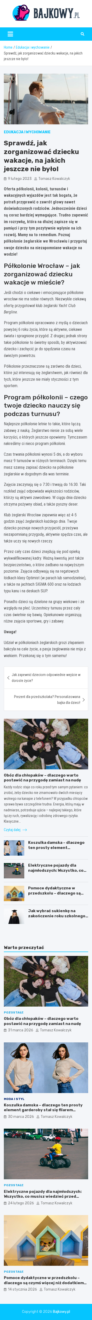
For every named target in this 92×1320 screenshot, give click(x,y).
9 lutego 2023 (20, 179)
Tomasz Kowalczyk (54, 179)
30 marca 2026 (21, 1117)
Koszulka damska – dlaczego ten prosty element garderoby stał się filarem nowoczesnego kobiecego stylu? (43, 1110)
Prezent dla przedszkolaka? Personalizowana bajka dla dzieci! (47, 699)
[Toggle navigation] (10, 34)
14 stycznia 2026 (22, 1289)
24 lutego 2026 (21, 1203)
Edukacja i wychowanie (27, 132)
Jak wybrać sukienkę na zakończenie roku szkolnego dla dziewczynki (56, 916)
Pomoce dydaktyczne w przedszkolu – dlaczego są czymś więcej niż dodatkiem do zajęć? (56, 896)
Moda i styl (14, 1099)
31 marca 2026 (20, 1030)
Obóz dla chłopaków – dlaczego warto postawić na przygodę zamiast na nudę (42, 778)
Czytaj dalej (12, 830)
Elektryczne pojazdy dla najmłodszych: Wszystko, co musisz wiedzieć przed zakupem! (56, 873)
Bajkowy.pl (61, 1312)
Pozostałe (14, 1012)
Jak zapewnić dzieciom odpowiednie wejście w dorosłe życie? (46, 677)
